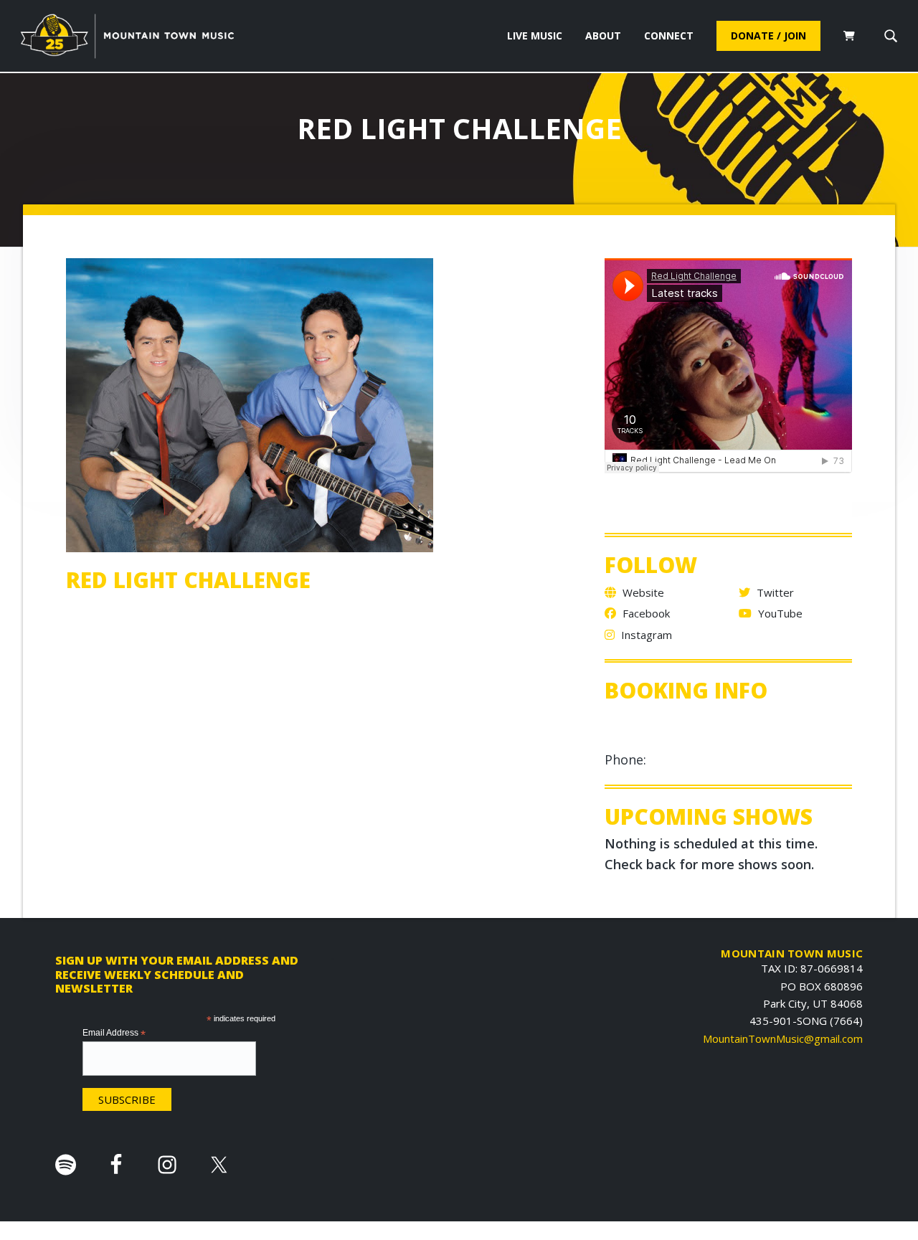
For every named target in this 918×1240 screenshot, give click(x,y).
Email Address (114, 1033)
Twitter (774, 592)
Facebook (645, 613)
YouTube (779, 613)
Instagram (645, 635)
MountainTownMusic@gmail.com (783, 1038)
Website (642, 592)
